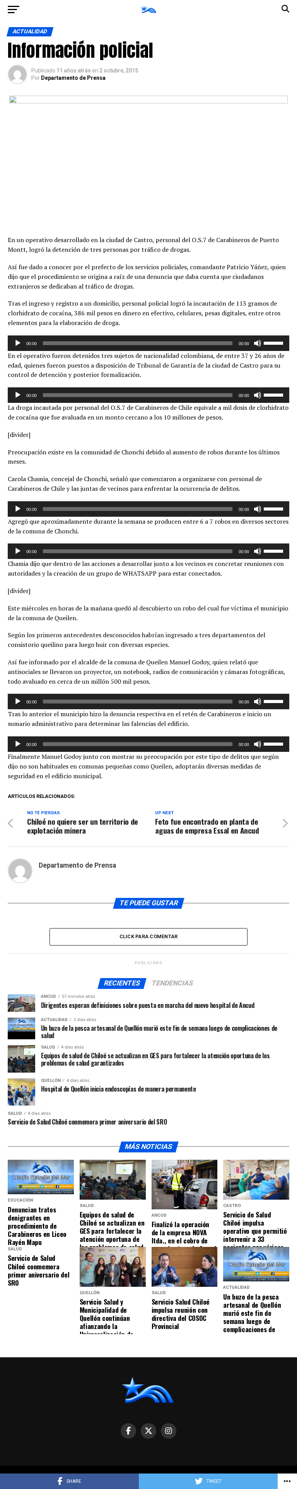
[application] (148, 343)
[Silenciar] (257, 343)
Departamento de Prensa (73, 78)
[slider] (274, 342)
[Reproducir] (18, 343)
